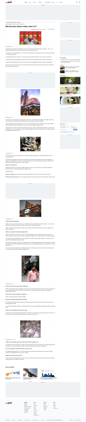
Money (40, 2)
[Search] (77, 2)
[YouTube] (77, 420)
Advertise (13, 420)
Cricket (35, 409)
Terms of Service (27, 420)
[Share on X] (71, 420)
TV (56, 2)
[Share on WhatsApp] (69, 420)
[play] (70, 80)
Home (26, 2)
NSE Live (45, 405)
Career (54, 406)
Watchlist (45, 408)
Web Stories (63, 75)
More (61, 2)
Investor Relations (35, 420)
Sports (35, 408)
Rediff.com (51, 420)
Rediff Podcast (36, 415)
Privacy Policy (20, 420)
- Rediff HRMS (26, 409)
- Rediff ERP (26, 412)
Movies (35, 406)
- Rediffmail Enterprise (27, 406)
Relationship (55, 408)
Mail (30, 2)
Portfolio (45, 409)
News (34, 2)
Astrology (35, 413)
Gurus (53, 2)
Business (10, 24)
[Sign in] (79, 2)
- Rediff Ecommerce (27, 408)
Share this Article (51, 29)
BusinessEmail (47, 2)
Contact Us (43, 420)
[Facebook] (73, 420)
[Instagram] (75, 420)
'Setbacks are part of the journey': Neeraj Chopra (70, 59)
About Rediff (8, 420)
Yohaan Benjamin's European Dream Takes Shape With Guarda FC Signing (70, 62)
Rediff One (25, 405)
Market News (46, 406)
